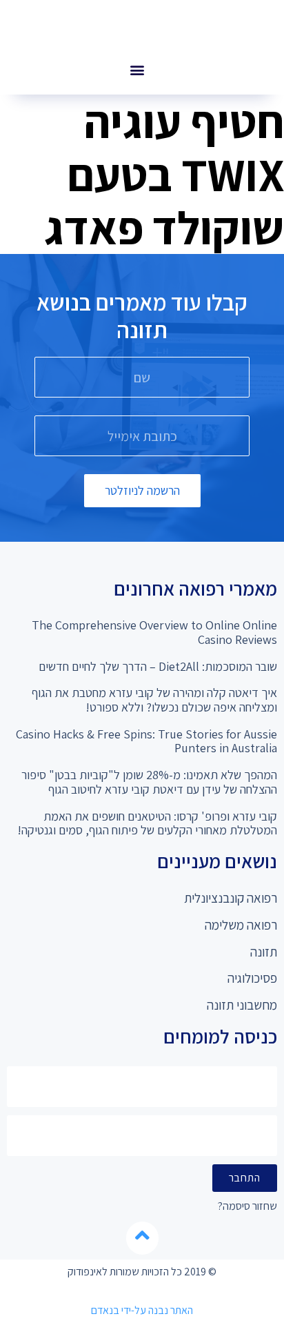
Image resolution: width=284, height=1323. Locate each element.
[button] (136, 69)
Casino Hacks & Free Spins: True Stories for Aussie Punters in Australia (146, 741)
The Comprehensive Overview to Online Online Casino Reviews (154, 632)
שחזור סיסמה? (247, 1206)
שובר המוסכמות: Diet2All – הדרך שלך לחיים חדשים (158, 666)
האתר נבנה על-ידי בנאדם (142, 1310)
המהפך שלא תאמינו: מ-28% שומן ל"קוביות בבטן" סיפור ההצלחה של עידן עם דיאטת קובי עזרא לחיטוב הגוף (149, 782)
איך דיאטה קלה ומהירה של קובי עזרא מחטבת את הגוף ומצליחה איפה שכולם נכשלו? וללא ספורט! (154, 700)
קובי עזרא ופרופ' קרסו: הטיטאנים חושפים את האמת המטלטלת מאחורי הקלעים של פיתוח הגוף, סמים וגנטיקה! (147, 823)
